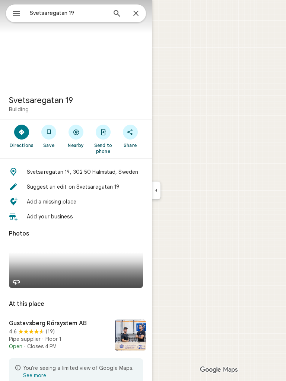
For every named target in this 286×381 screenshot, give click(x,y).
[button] (76, 171)
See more (34, 375)
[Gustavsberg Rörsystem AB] (76, 336)
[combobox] (68, 13)
